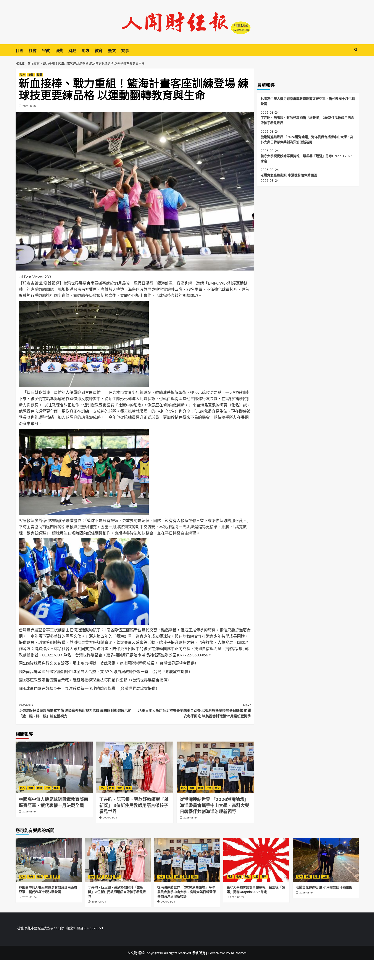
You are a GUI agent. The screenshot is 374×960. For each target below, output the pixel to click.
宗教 (46, 50)
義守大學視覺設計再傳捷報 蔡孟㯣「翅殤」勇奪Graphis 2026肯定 (306, 158)
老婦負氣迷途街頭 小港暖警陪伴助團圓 (289, 175)
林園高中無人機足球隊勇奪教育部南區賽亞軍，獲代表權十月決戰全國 (308, 100)
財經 (72, 50)
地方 (85, 50)
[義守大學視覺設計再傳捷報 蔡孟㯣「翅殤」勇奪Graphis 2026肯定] (256, 860)
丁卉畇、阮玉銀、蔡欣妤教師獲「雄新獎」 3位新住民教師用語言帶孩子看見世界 (134, 805)
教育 (99, 50)
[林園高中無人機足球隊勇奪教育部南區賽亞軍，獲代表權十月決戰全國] (54, 767)
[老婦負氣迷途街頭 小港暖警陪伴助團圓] (326, 860)
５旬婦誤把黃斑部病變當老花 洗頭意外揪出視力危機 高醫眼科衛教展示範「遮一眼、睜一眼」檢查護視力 (75, 710)
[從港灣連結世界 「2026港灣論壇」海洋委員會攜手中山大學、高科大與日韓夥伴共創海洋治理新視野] (215, 767)
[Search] (356, 50)
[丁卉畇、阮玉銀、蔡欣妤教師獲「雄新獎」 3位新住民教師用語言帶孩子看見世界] (134, 767)
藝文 (112, 50)
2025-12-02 (29, 106)
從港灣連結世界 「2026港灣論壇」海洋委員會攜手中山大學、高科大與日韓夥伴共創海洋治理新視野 (214, 805)
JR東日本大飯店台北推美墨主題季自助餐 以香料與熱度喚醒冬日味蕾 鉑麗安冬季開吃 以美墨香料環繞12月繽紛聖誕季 (194, 710)
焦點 (31, 74)
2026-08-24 (29, 811)
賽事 (125, 50)
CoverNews (217, 953)
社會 (33, 50)
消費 (59, 50)
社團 (19, 50)
